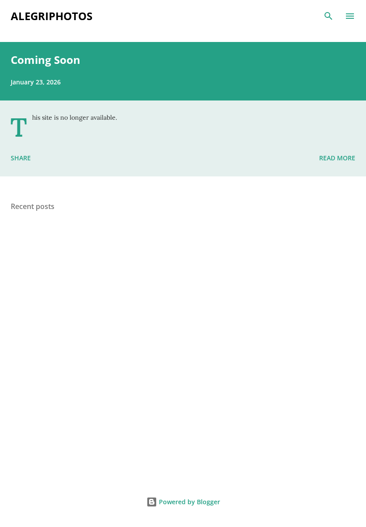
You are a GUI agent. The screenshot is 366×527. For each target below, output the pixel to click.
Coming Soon (45, 59)
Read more (337, 158)
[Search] (328, 16)
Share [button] (21, 158)
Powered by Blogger (188, 502)
